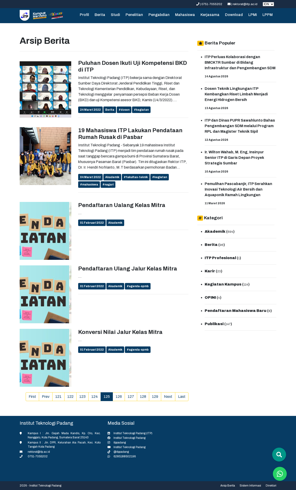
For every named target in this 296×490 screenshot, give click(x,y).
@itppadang (121, 451)
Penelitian (134, 15)
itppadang (120, 442)
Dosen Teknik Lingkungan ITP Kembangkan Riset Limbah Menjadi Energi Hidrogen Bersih (236, 94)
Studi (115, 15)
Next (168, 397)
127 (131, 397)
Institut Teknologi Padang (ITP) (133, 433)
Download (234, 15)
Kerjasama (209, 15)
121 (58, 397)
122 (70, 397)
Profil (84, 15)
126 (119, 397)
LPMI (252, 15)
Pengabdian (159, 15)
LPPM (267, 15)
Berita (100, 15)
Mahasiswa (185, 15)
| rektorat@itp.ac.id (244, 4)
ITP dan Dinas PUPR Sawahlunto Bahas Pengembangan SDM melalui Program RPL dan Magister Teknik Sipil (240, 125)
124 (94, 397)
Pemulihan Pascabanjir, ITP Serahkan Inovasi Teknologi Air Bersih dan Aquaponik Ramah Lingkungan (238, 189)
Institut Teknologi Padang (129, 438)
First (32, 397)
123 (82, 397)
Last (181, 397)
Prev (45, 397)
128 (143, 397)
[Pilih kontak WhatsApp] (280, 474)
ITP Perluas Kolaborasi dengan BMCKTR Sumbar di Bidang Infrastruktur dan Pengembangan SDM (240, 62)
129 (155, 397)
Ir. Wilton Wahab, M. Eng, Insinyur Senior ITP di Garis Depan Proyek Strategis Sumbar (234, 157)
